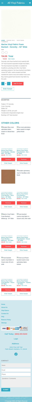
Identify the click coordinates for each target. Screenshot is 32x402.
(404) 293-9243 (21, 334)
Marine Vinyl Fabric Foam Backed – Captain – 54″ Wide (24, 282)
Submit (6, 389)
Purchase (8, 159)
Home (3, 40)
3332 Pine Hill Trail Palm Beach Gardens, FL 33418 (16, 348)
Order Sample (7, 89)
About (9, 397)
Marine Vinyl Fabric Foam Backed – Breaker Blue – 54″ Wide (8, 152)
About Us (4, 307)
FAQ (2, 316)
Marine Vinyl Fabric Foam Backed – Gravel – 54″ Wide (23, 239)
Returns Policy (6, 319)
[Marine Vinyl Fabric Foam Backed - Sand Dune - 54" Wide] (8, 177)
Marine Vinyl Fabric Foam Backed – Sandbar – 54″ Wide (22, 195)
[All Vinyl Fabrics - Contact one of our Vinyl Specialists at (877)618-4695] (16, 3)
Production (16, 397)
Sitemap (4, 323)
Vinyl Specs (5, 310)
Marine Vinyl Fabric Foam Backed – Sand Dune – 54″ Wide (7, 195)
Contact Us (5, 313)
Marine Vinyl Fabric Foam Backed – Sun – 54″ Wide (23, 152)
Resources (10, 398)
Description (5, 100)
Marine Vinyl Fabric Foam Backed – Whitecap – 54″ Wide (7, 239)
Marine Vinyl (11, 40)
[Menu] (2, 3)
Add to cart (18, 83)
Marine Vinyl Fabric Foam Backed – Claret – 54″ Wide (8, 282)
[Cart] (30, 3)
